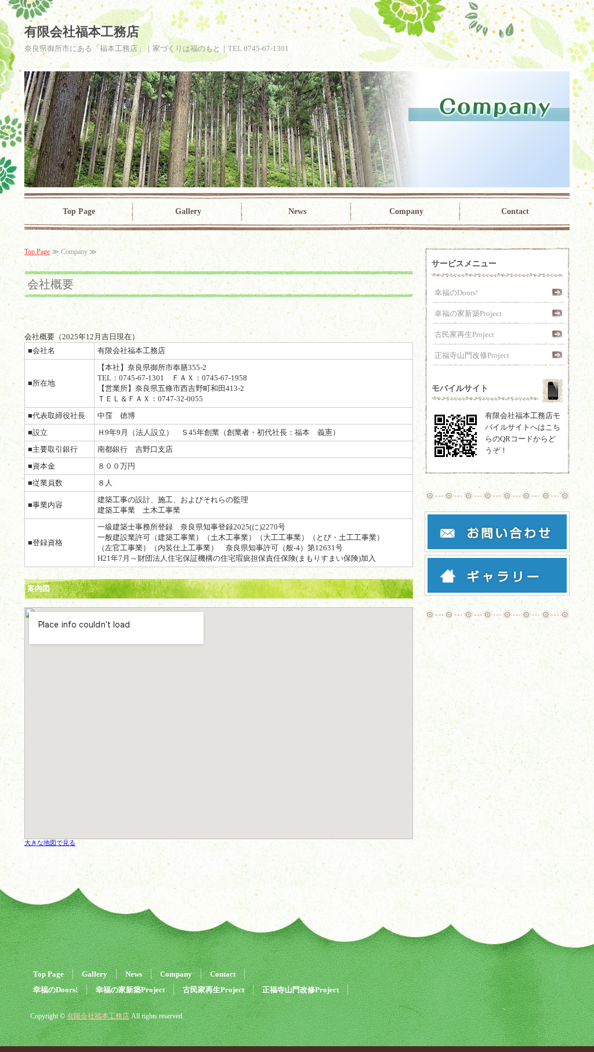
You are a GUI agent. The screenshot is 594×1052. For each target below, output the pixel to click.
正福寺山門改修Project (471, 355)
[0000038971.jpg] (497, 544)
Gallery (188, 211)
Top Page (79, 211)
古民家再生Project (464, 334)
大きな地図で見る (49, 842)
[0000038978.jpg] (497, 587)
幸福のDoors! (456, 292)
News (297, 211)
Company (406, 211)
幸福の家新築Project (468, 313)
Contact (515, 211)
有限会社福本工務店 (98, 1016)
